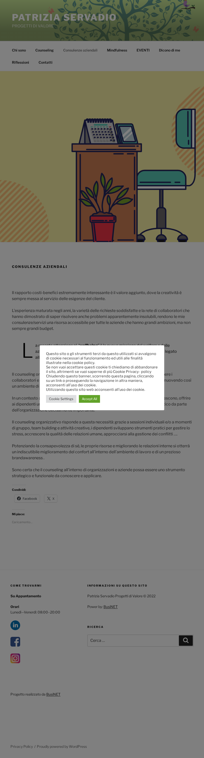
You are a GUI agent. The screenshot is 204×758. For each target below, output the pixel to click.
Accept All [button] (89, 399)
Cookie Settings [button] (61, 399)
